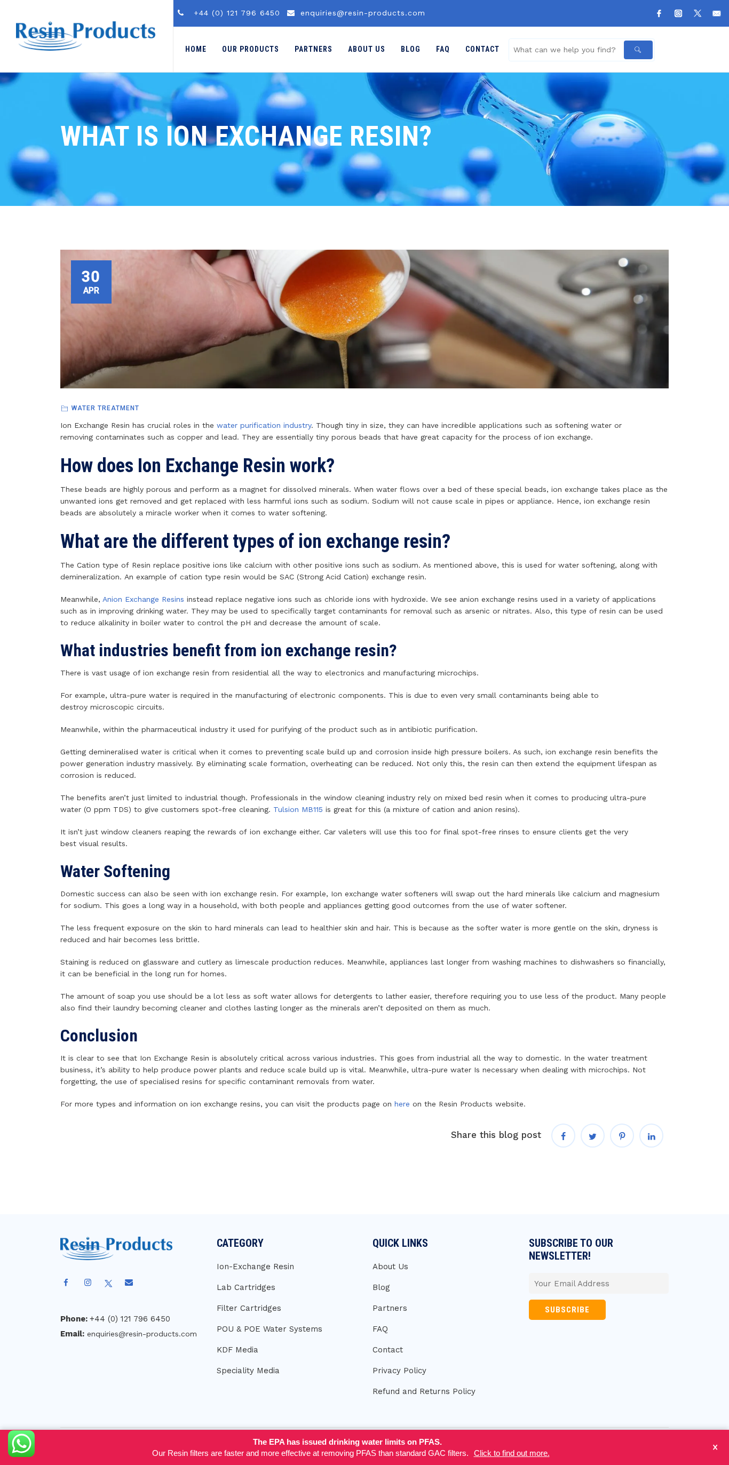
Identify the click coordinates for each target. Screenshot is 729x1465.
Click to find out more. (512, 1453)
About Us (366, 49)
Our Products (250, 49)
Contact (482, 49)
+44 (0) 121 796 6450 (237, 13)
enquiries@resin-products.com (362, 13)
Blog (411, 49)
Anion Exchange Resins (143, 599)
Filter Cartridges (249, 1308)
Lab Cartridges (246, 1287)
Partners (313, 49)
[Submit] (638, 50)
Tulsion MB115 (298, 809)
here (402, 1104)
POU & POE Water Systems (269, 1329)
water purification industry (264, 425)
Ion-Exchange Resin (255, 1266)
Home (196, 49)
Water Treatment (105, 408)
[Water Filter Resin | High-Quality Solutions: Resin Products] (85, 36)
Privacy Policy (399, 1370)
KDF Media (237, 1350)
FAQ (443, 49)
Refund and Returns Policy (424, 1391)
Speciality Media (248, 1370)
